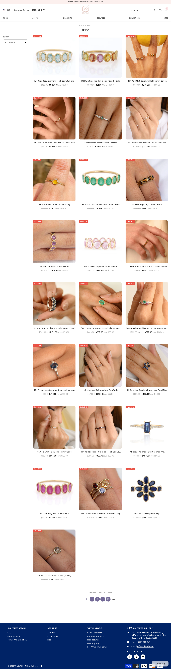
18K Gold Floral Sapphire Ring (146, 513)
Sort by (6, 37)
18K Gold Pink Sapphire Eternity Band (100, 266)
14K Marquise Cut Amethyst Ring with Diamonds (101, 390)
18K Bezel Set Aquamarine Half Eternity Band (54, 81)
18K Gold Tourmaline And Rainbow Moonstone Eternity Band (54, 142)
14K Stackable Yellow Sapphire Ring (54, 204)
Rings (89, 25)
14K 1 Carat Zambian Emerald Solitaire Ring (100, 328)
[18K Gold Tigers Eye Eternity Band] (147, 180)
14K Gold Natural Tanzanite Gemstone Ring (100, 513)
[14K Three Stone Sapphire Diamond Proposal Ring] (54, 365)
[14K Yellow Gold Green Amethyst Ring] (54, 551)
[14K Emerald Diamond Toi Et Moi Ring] (100, 118)
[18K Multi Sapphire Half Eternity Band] (100, 56)
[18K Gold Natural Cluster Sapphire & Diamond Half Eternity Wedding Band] (54, 303)
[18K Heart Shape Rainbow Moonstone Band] (147, 118)
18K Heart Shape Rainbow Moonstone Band (147, 142)
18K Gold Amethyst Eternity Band (54, 266)
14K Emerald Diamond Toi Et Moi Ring (100, 142)
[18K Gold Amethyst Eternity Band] (54, 241)
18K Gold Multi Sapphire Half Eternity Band (146, 81)
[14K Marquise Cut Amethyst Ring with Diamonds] (100, 365)
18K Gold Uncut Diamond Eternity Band (54, 452)
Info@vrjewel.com (145, 646)
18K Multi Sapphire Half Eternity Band (100, 81)
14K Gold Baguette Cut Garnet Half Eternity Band (100, 452)
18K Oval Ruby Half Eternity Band (54, 513)
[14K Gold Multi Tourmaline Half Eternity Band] (147, 241)
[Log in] (155, 10)
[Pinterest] (143, 656)
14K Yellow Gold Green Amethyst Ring (54, 575)
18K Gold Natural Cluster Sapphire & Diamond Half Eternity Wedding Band (54, 328)
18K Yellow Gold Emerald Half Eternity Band (100, 204)
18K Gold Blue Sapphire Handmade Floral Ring (147, 390)
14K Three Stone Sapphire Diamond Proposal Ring (54, 390)
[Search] (140, 10)
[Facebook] (129, 656)
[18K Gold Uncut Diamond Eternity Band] (54, 427)
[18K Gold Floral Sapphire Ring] (147, 489)
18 (108, 599)
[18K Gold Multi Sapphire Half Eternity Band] (147, 56)
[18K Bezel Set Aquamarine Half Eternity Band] (54, 56)
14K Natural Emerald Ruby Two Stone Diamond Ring (147, 328)
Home (81, 25)
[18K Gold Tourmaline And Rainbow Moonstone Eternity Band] (54, 118)
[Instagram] (136, 656)
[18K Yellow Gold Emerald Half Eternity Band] (100, 180)
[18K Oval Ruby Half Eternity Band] (54, 489)
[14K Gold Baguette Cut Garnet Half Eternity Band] (100, 427)
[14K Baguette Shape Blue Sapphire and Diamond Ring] (147, 427)
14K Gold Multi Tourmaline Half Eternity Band (147, 266)
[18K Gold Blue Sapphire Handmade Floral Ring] (147, 365)
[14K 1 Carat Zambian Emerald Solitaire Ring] (100, 303)
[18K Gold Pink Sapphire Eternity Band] (100, 241)
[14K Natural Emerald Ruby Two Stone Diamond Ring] (147, 303)
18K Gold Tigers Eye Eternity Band (147, 204)
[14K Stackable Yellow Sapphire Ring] (54, 180)
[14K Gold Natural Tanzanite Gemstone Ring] (100, 489)
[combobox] (138, 10)
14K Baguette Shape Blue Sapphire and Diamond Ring (146, 452)
